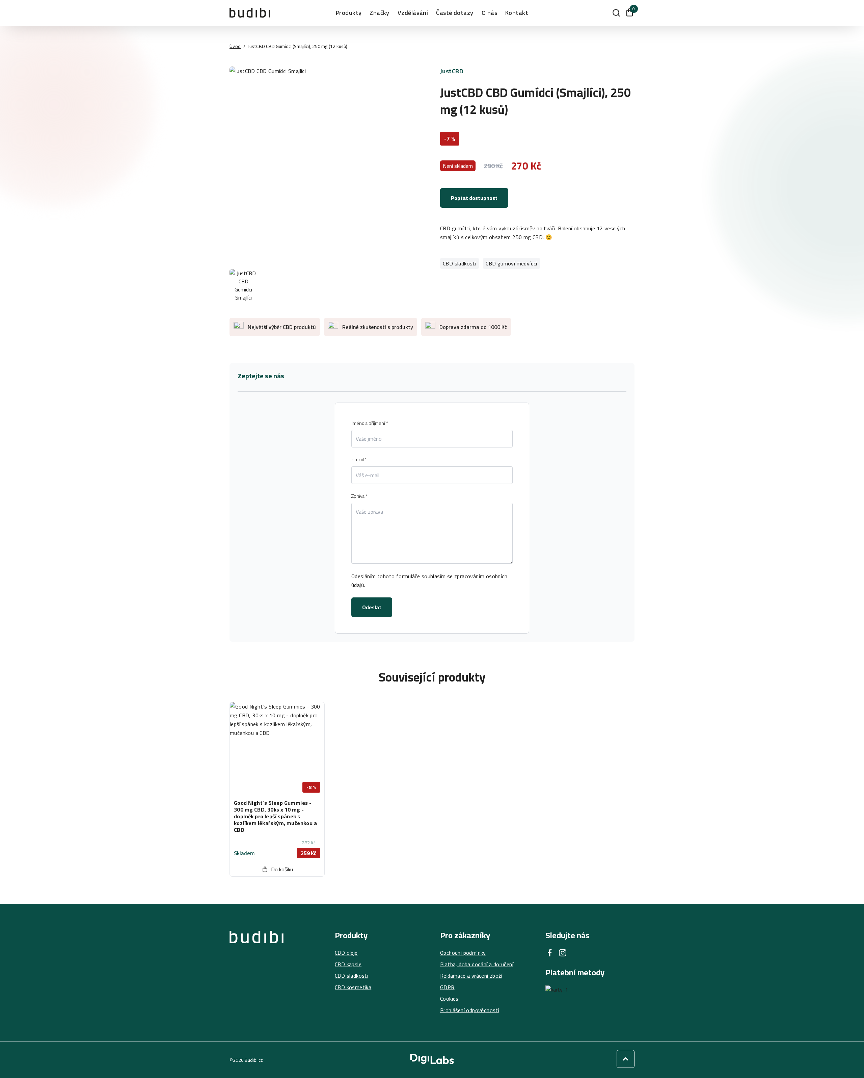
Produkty (349, 13)
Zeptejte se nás (261, 376)
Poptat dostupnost (474, 198)
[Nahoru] (625, 1059)
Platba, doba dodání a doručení (476, 964)
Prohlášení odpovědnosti (469, 1010)
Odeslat (371, 607)
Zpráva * (359, 496)
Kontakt (516, 13)
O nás (489, 13)
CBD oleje (346, 953)
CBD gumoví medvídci (511, 263)
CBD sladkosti (459, 263)
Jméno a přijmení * (369, 423)
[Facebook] (549, 952)
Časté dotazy (454, 13)
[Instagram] (562, 952)
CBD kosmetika (353, 987)
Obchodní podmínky (463, 953)
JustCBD (451, 71)
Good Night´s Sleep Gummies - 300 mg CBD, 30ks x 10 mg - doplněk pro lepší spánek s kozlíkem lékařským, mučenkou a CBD (275, 816)
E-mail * (359, 460)
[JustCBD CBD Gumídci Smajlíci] (327, 164)
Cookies (449, 999)
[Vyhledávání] (616, 12)
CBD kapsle (348, 964)
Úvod (235, 46)
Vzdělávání (413, 13)
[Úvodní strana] (250, 12)
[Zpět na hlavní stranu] (257, 973)
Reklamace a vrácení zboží (471, 976)
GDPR (447, 987)
